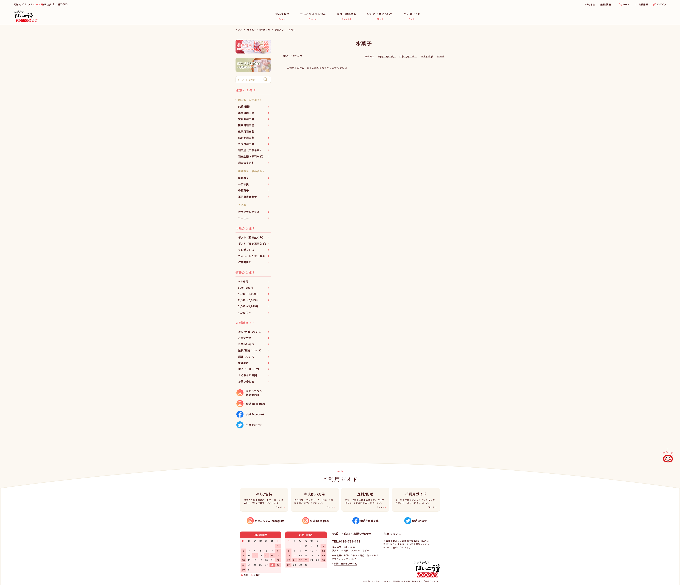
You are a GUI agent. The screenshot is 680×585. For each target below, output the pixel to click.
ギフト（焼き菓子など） (253, 243)
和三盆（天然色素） (250, 150)
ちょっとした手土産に (251, 256)
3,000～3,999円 (248, 306)
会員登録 (643, 4)
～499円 (243, 281)
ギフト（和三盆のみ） (251, 237)
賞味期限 (243, 363)
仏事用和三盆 (246, 131)
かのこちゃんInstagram (254, 392)
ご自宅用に (245, 262)
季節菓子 (279, 29)
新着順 (440, 56)
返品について (246, 356)
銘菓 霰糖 (244, 106)
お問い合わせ (246, 381)
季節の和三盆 (246, 113)
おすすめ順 (427, 56)
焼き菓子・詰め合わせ (258, 29)
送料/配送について (249, 350)
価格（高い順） (408, 56)
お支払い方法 (246, 344)
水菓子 (291, 29)
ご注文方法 (245, 338)
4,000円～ (244, 312)
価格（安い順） (387, 56)
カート (626, 4)
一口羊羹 (243, 184)
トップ (239, 29)
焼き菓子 (243, 178)
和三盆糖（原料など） (251, 156)
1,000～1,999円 (248, 294)
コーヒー (243, 218)
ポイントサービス (249, 369)
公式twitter (419, 520)
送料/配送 (605, 4)
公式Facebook (255, 414)
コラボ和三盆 (246, 144)
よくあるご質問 (247, 375)
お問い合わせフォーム (345, 563)
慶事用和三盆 (246, 125)
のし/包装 (590, 4)
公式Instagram (255, 403)
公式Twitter (254, 425)
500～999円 (245, 287)
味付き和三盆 (246, 137)
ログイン (661, 4)
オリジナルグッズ (249, 212)
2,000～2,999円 (248, 300)
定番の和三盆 (246, 119)
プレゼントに (246, 249)
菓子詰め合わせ (247, 196)
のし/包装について (249, 332)
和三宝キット (246, 162)
